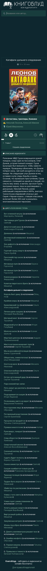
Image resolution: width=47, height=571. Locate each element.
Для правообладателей (23, 567)
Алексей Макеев (31, 122)
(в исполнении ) (20, 215)
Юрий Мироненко (14, 126)
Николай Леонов (14, 122)
